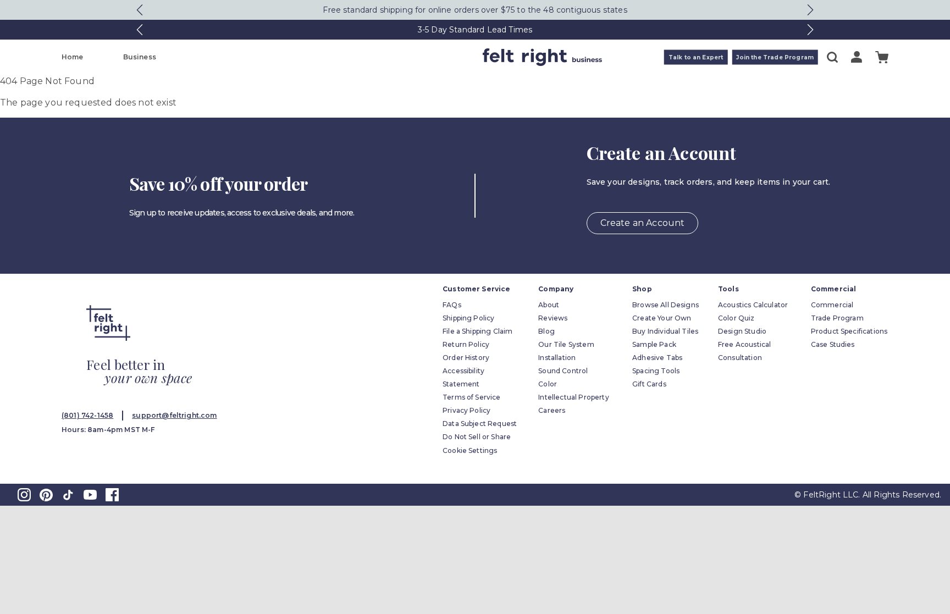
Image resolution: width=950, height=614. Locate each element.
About (548, 305)
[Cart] (881, 57)
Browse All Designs (665, 305)
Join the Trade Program (775, 57)
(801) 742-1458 (87, 415)
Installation (557, 357)
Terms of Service (472, 397)
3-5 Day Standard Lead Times (475, 30)
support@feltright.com (174, 415)
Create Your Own (661, 318)
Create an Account (642, 223)
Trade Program (837, 318)
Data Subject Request (480, 423)
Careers (551, 410)
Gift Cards (649, 384)
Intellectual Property (573, 397)
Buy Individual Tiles (665, 331)
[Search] (832, 57)
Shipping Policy (468, 318)
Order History (466, 357)
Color (547, 384)
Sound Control (563, 371)
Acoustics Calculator (753, 305)
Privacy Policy (466, 410)
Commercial (832, 305)
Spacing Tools (656, 371)
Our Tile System (566, 344)
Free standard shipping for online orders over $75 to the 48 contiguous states (475, 10)
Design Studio (742, 331)
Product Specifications (849, 331)
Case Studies (833, 344)
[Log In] (856, 57)
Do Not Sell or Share (477, 437)
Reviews (552, 318)
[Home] (431, 57)
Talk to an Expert (696, 57)
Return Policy (466, 344)
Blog (546, 331)
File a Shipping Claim (477, 331)
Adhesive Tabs (657, 357)
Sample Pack (654, 344)
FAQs (452, 305)
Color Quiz (736, 318)
